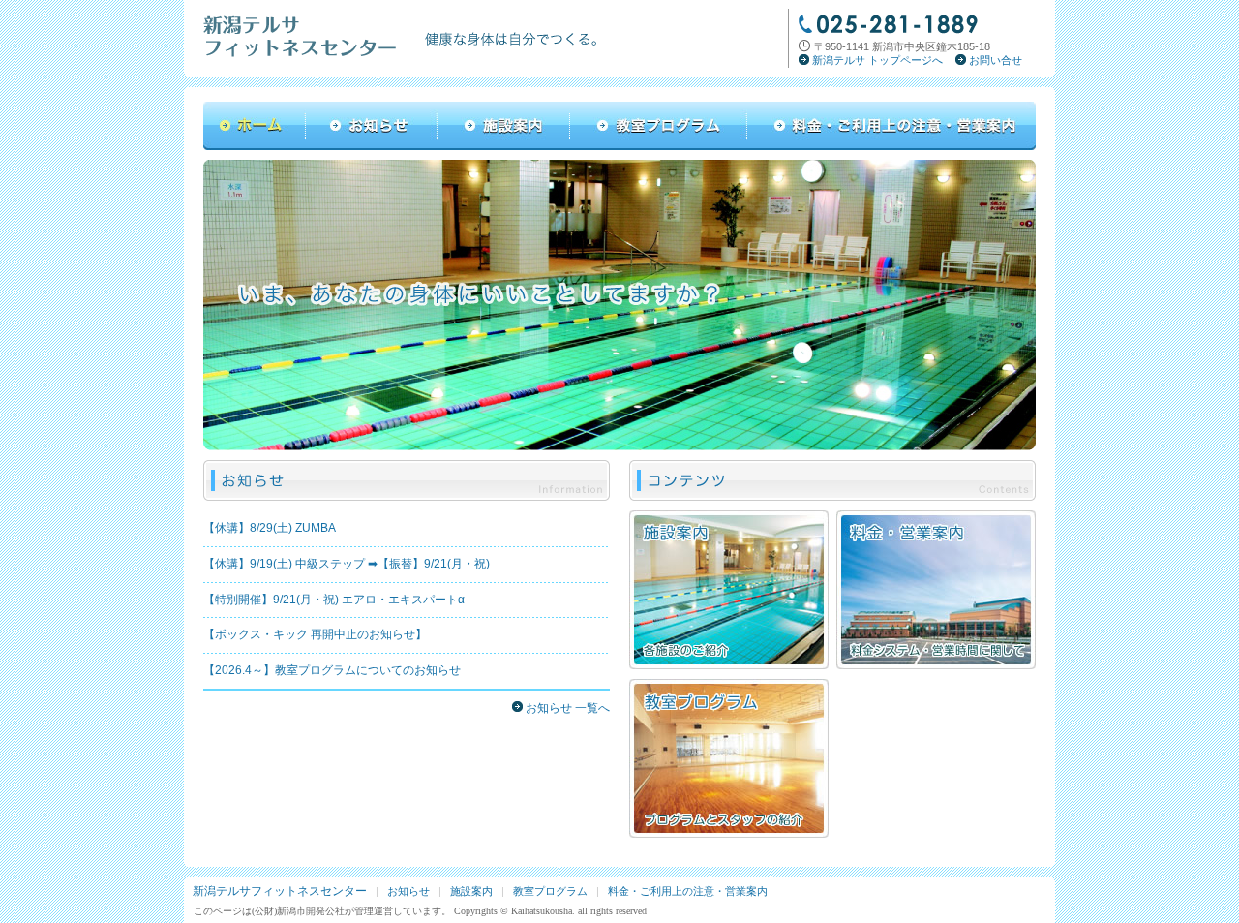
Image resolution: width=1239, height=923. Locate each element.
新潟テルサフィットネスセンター (280, 891)
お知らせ (408, 891)
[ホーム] (254, 146)
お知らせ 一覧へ (568, 708)
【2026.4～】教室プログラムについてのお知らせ (332, 670)
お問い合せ (995, 60)
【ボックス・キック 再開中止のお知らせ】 (315, 634)
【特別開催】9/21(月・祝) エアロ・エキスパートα (334, 599)
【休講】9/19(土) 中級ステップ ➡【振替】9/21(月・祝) (346, 563)
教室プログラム (550, 891)
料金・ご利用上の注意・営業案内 (688, 891)
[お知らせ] (372, 146)
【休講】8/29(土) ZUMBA (269, 528)
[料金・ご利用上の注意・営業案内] (891, 146)
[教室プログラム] (658, 146)
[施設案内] (504, 146)
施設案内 (471, 891)
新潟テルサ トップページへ (877, 60)
